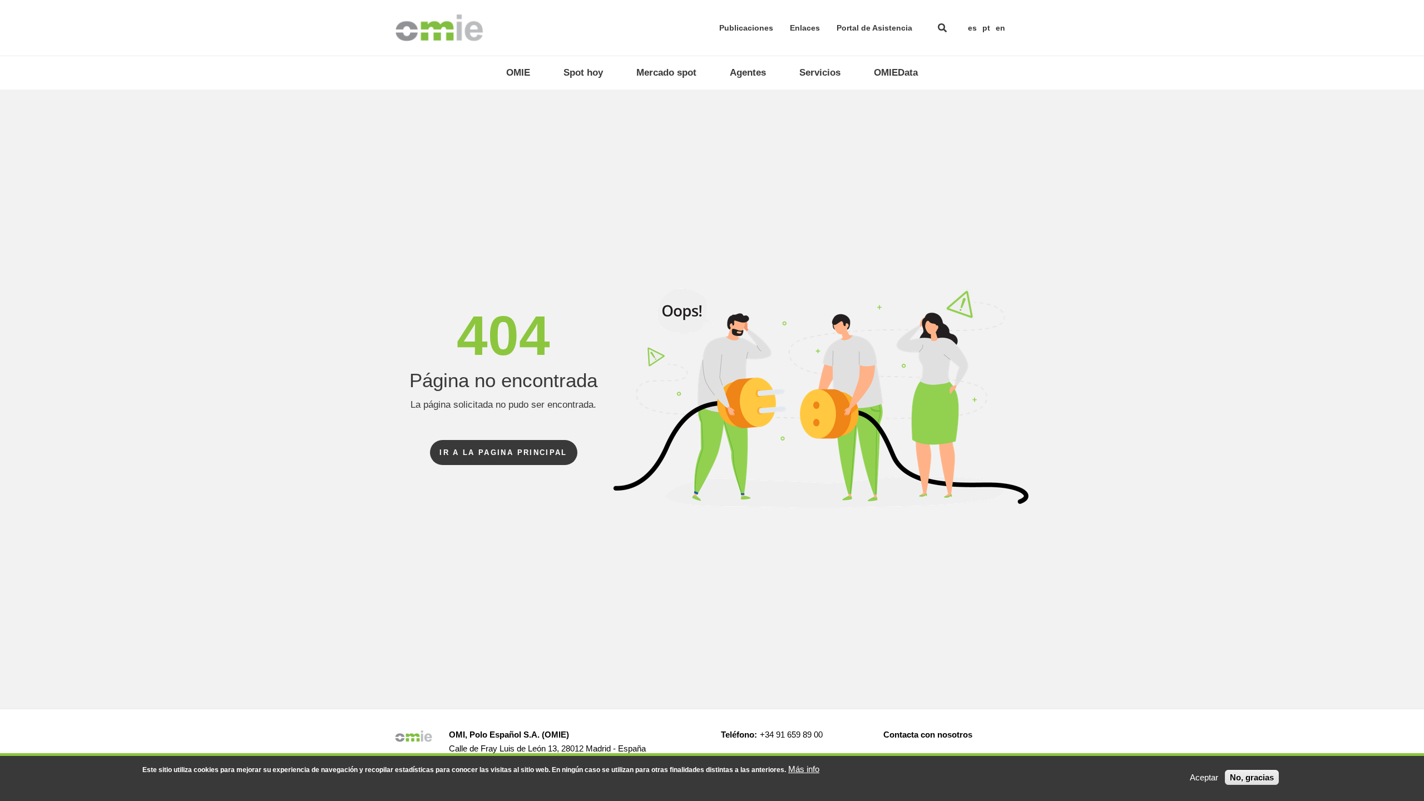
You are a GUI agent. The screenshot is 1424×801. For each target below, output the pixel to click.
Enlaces (805, 27)
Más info (803, 769)
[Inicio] (439, 28)
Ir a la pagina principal (503, 452)
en (1000, 27)
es (972, 27)
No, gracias (1252, 777)
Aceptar (1204, 777)
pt (986, 27)
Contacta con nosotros (927, 734)
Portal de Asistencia (874, 27)
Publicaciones (746, 27)
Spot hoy (583, 72)
